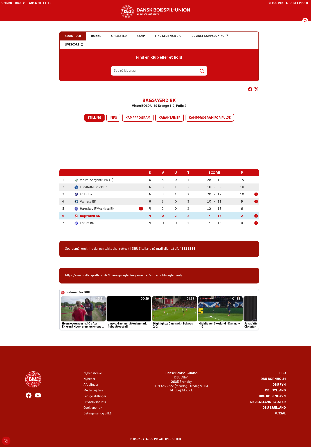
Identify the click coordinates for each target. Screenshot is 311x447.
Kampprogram (137, 117)
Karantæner (170, 117)
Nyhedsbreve (93, 373)
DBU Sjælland (274, 407)
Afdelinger (91, 384)
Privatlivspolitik (95, 402)
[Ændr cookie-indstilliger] (6, 441)
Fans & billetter (39, 3)
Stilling (94, 117)
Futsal (280, 413)
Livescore (72, 45)
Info (113, 117)
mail (159, 248)
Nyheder (89, 379)
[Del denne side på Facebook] (250, 90)
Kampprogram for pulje (210, 117)
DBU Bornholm (273, 379)
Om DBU (6, 3)
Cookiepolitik (93, 407)
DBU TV (20, 3)
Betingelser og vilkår (98, 413)
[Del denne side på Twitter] (256, 90)
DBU (282, 373)
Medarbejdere (93, 390)
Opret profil (299, 3)
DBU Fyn (279, 384)
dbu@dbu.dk (184, 390)
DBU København (272, 396)
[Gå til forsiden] (155, 11)
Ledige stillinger (95, 396)
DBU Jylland (275, 390)
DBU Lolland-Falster (268, 402)
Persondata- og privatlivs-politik (155, 439)
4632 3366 (187, 248)
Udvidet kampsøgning (207, 36)
